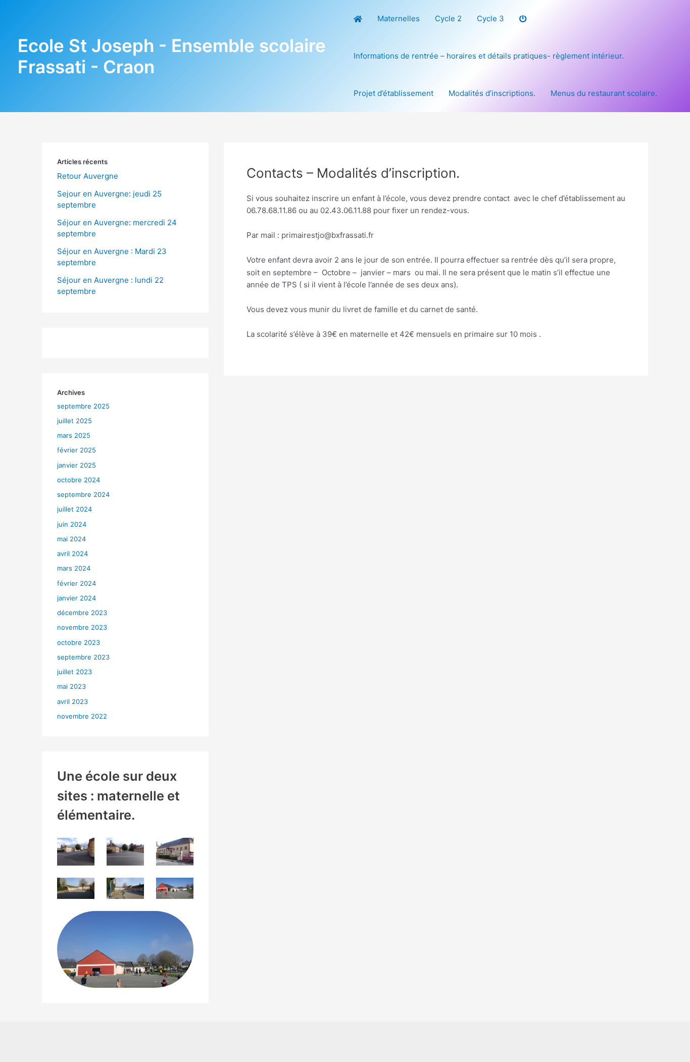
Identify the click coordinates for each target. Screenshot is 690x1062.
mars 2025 (73, 435)
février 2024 (76, 583)
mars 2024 (73, 568)
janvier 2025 (76, 465)
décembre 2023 (82, 613)
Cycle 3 (490, 18)
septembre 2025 (83, 406)
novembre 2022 (82, 716)
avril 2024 (72, 553)
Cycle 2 (448, 18)
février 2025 (76, 450)
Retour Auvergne (87, 176)
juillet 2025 (74, 421)
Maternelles (398, 18)
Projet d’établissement (393, 93)
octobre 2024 (78, 480)
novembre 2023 (82, 627)
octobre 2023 (78, 642)
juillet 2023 (74, 672)
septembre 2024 (83, 494)
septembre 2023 (83, 657)
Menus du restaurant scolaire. (604, 93)
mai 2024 (71, 539)
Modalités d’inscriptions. (492, 93)
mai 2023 (71, 686)
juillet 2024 (74, 509)
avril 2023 (72, 701)
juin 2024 (71, 524)
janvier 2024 (76, 598)
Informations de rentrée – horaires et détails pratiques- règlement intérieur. (489, 56)
